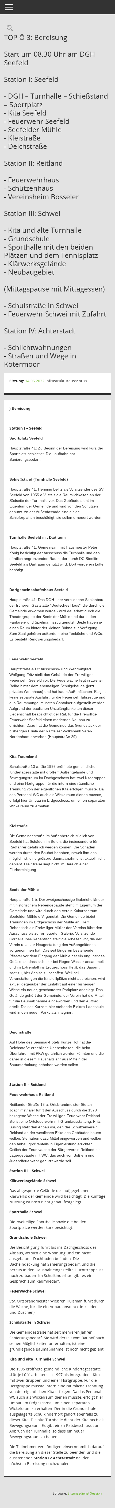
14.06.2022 (34, 380)
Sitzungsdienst (85, 1493)
